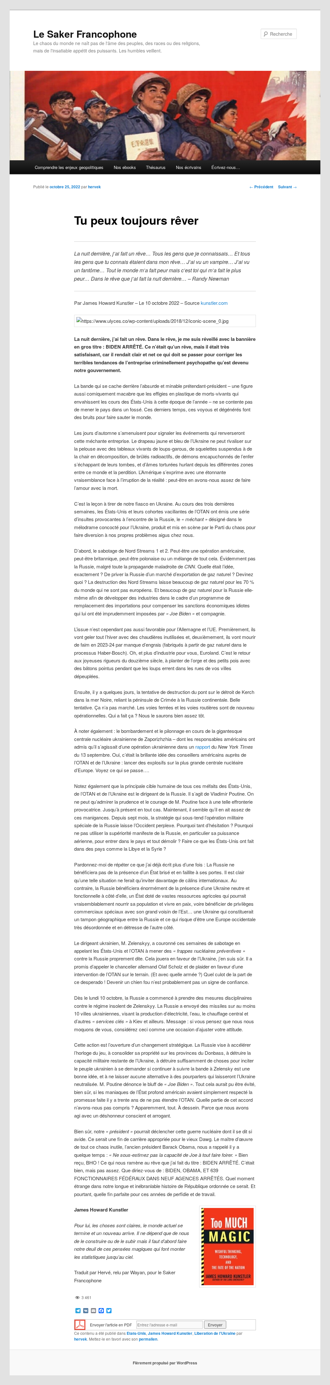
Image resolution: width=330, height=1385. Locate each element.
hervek (94, 187)
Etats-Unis (136, 1333)
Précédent (261, 187)
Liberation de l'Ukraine (215, 1333)
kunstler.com (214, 302)
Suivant (287, 187)
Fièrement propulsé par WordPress (165, 1363)
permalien (148, 1339)
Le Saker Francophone (85, 34)
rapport (202, 746)
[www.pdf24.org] (79, 1324)
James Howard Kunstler (170, 1333)
